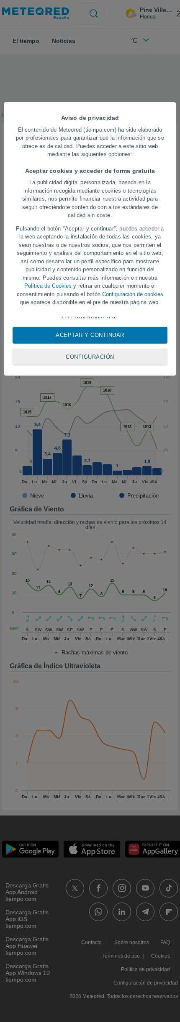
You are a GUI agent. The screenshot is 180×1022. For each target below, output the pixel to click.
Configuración (90, 357)
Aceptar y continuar (90, 335)
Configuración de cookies (132, 294)
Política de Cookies (48, 286)
